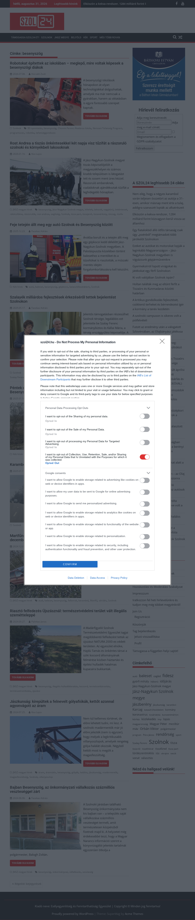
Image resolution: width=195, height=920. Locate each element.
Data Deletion (76, 577)
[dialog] (97, 460)
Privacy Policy (119, 577)
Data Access (97, 577)
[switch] (145, 416)
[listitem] (97, 408)
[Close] (163, 342)
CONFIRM (70, 564)
